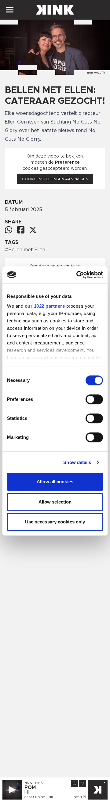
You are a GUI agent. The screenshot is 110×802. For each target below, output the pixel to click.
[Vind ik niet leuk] (82, 783)
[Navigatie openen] (10, 10)
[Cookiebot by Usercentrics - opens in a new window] (77, 275)
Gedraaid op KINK (38, 797)
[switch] (94, 399)
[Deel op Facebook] (20, 230)
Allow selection (55, 501)
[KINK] (98, 790)
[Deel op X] (33, 230)
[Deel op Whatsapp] (8, 230)
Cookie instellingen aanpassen (55, 179)
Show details (77, 462)
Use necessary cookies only (55, 521)
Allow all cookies (55, 481)
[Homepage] (55, 9)
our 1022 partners (45, 306)
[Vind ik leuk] (74, 783)
